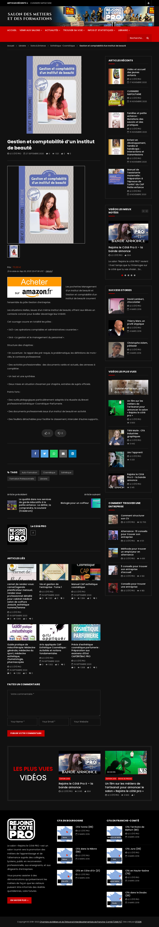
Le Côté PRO (15, 153)
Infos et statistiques (100, 30)
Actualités (51, 30)
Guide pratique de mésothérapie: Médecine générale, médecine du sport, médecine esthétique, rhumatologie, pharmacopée (21, 653)
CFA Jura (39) (133, 848)
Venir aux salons (30, 30)
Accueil (10, 45)
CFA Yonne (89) (84, 826)
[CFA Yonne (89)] (65, 834)
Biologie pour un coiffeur (75, 503)
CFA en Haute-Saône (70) (137, 872)
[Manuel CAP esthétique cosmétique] (85, 572)
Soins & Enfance (38, 45)
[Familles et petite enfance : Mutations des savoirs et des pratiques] (116, 120)
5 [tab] (134, 275)
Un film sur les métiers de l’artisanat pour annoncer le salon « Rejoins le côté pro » (137, 408)
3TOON (138, 921)
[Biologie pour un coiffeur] (95, 503)
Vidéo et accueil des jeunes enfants (136, 72)
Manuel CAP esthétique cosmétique (84, 586)
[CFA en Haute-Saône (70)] (114, 877)
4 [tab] (131, 275)
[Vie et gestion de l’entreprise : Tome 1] (53, 572)
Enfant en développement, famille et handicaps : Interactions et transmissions (136, 147)
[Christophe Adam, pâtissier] (116, 350)
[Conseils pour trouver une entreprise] (113, 587)
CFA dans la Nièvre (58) (86, 850)
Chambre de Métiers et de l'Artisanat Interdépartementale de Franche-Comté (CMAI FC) (81, 921)
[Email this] (63, 454)
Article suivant (92, 494)
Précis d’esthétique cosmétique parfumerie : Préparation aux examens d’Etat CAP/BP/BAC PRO (85, 650)
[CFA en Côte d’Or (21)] (65, 877)
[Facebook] (33, 532)
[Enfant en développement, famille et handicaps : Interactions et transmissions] (116, 147)
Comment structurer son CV (132, 517)
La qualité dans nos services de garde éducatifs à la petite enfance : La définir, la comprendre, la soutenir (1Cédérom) (35, 505)
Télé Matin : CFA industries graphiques (136, 433)
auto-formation (29, 472)
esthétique (66, 472)
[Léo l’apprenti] (116, 459)
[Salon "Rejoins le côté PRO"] (29, 16)
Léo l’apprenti (135, 452)
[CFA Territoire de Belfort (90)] (114, 834)
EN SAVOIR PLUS (18, 900)
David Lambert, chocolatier (135, 301)
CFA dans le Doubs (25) (136, 894)
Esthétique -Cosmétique (62, 45)
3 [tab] (128, 275)
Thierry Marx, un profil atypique (136, 322)
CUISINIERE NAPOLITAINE (134, 93)
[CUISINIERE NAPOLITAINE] (116, 98)
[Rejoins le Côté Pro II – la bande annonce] (116, 481)
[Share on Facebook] (35, 454)
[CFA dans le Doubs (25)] (114, 899)
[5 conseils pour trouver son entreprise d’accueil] (113, 570)
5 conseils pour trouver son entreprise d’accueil (134, 569)
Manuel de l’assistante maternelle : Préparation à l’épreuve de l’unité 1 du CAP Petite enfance (135, 178)
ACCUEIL (11, 30)
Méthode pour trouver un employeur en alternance (133, 551)
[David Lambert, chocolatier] (116, 306)
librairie (43, 478)
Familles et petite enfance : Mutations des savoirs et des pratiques (61, 3)
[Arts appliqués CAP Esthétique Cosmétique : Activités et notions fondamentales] (53, 632)
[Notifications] (148, 3)
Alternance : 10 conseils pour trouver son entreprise (134, 534)
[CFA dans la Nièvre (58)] (65, 856)
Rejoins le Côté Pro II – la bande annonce (126, 249)
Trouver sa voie (73, 30)
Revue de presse (125, 779)
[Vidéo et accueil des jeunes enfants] (116, 76)
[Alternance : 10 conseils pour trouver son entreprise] (113, 535)
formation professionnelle (22, 478)
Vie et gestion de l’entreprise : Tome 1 (50, 586)
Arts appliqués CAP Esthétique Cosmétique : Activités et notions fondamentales (53, 649)
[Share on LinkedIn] (72, 454)
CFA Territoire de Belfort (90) (134, 828)
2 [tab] (125, 275)
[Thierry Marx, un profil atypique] (116, 328)
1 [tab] (122, 275)
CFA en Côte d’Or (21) (88, 870)
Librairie (123, 30)
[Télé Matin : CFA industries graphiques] (116, 437)
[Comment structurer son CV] (113, 519)
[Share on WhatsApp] (54, 454)
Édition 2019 (64, 779)
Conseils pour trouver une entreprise (133, 585)
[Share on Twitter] (44, 454)
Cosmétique (49, 472)
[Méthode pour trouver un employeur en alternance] (113, 552)
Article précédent (17, 494)
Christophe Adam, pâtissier (137, 344)
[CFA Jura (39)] (114, 856)
